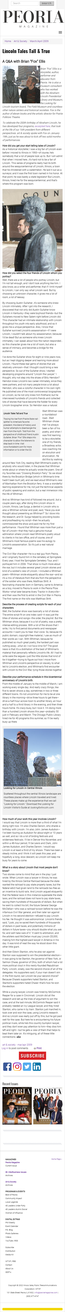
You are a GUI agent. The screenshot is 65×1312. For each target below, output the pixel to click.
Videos (8, 1237)
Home (8, 41)
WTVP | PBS (10, 1261)
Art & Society (20, 41)
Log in (5, 1048)
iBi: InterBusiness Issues (15, 1172)
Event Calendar (11, 1226)
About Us (9, 1268)
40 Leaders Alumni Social (16, 1209)
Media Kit (9, 1254)
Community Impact (13, 1198)
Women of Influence (14, 1213)
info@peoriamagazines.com (46, 1293)
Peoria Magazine (12, 1162)
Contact (8, 1265)
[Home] (33, 19)
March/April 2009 (39, 41)
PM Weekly (10, 1222)
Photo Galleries (11, 1233)
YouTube (9, 1241)
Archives (9, 1175)
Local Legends (11, 1202)
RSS (16, 1241)
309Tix (8, 1272)
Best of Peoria (11, 1195)
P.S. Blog (9, 1230)
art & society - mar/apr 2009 (17, 1044)
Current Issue (11, 1166)
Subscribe (9, 1247)
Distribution (10, 1251)
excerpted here (42, 126)
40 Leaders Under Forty (15, 1205)
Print (39, 1048)
